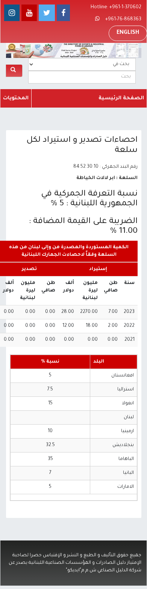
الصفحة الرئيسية (121, 98)
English (128, 33)
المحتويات (16, 98)
